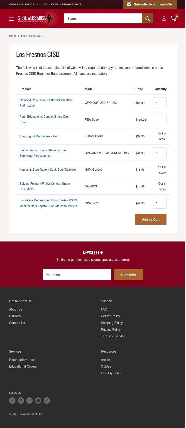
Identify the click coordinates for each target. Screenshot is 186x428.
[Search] (147, 18)
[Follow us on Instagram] (29, 400)
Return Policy (110, 316)
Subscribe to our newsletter (153, 4)
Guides (106, 366)
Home (13, 35)
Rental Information (22, 359)
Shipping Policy (112, 322)
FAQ (104, 309)
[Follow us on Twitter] (21, 400)
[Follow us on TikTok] (47, 400)
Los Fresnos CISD (32, 35)
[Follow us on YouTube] (38, 400)
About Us (15, 309)
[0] (173, 18)
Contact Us (17, 322)
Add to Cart (151, 219)
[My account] (164, 18)
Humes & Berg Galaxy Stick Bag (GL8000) (48, 169)
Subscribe (128, 274)
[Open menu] (11, 19)
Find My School (112, 373)
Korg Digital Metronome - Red (39, 136)
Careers (15, 316)
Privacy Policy (111, 329)
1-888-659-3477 (70, 4)
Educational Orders (23, 366)
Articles (106, 359)
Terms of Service (113, 336)
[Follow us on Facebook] (12, 400)
